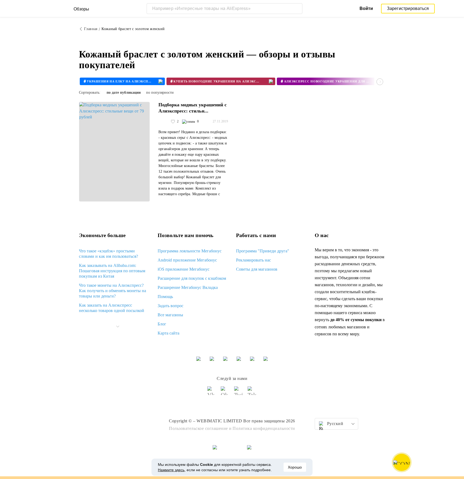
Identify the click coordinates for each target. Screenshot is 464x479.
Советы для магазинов (256, 269)
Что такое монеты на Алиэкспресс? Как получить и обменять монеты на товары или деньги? (112, 290)
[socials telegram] (252, 393)
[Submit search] (297, 8)
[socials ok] (225, 393)
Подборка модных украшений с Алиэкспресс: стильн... (192, 108)
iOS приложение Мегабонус (183, 269)
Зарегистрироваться (408, 8)
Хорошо (295, 467)
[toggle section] (117, 326)
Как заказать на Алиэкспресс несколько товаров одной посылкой (111, 308)
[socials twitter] (238, 393)
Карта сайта (168, 333)
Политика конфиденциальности (264, 428)
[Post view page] (114, 152)
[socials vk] (212, 393)
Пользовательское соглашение (198, 428)
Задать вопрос (170, 305)
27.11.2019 (220, 121)
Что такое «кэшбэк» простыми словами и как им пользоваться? (108, 254)
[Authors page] (164, 121)
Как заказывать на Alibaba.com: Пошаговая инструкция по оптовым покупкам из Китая (112, 270)
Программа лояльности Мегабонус (190, 251)
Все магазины (170, 315)
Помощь (165, 296)
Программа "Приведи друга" (262, 251)
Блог (162, 324)
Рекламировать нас (253, 260)
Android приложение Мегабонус (187, 260)
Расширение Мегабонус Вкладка (188, 287)
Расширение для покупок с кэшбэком (192, 278)
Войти (366, 8)
